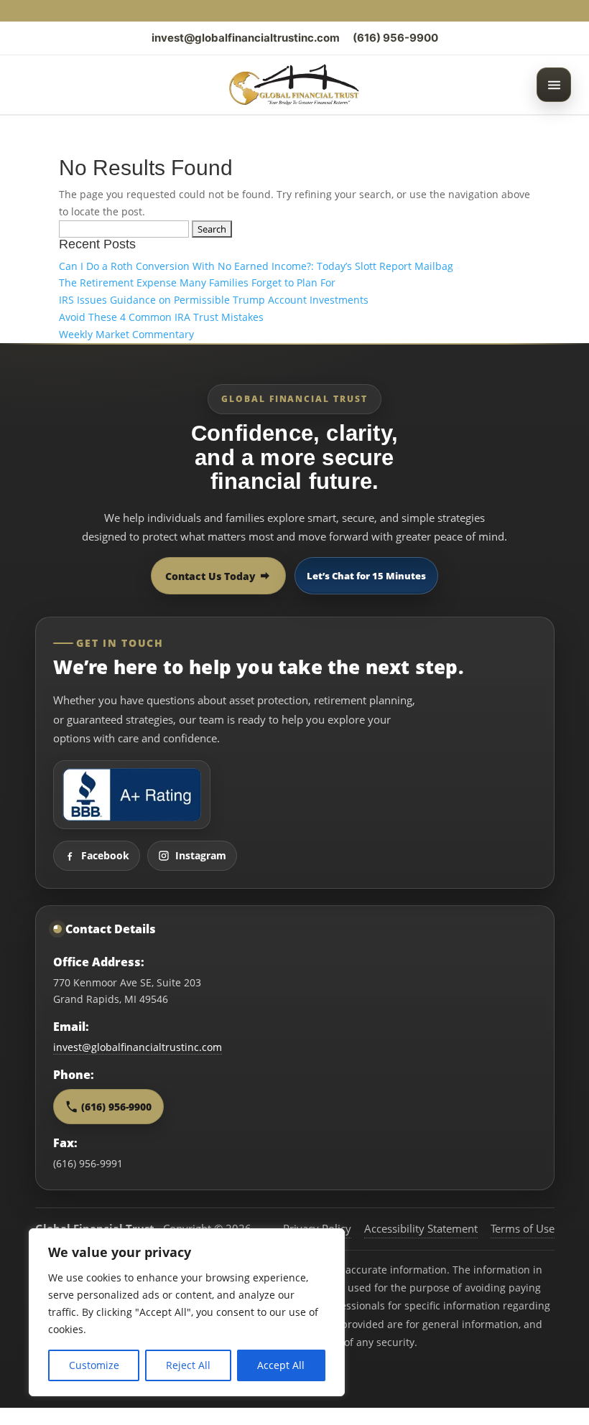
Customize (94, 1365)
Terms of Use (523, 1228)
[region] (187, 1312)
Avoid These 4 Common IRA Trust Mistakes (161, 317)
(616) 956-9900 (395, 38)
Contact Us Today (210, 576)
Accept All (281, 1365)
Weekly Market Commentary (126, 334)
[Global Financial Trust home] (294, 84)
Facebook (105, 855)
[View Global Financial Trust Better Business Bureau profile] (131, 794)
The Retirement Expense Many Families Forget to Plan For (197, 282)
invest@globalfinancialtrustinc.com (246, 38)
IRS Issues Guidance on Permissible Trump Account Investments (213, 300)
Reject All (188, 1365)
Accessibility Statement (421, 1228)
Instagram (200, 855)
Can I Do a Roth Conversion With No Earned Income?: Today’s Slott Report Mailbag (256, 266)
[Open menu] (554, 84)
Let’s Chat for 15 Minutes (366, 575)
